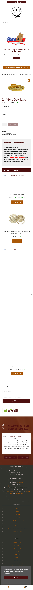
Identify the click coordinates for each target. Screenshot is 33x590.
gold (8, 134)
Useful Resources (17, 531)
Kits (17, 551)
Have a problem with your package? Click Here (16, 67)
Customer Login (13, 2)
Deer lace (21, 74)
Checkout (17, 526)
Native (8, 74)
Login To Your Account (16, 401)
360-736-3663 (19, 482)
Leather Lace (14, 74)
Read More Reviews (10, 457)
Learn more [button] (7, 573)
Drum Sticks (17, 548)
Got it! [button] (16, 577)
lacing (14, 134)
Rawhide (17, 554)
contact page (19, 493)
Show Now (16, 58)
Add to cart (13, 124)
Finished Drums (17, 542)
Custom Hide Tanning (17, 563)
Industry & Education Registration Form (17, 528)
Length (4, 114)
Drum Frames (17, 545)
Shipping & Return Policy (17, 520)
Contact (17, 514)
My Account (22, 2)
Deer (5, 134)
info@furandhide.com (12, 491)
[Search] (31, 15)
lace (11, 134)
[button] (29, 80)
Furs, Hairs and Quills (17, 566)
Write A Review (24, 457)
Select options (17, 202)
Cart (17, 523)
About (17, 511)
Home (5, 74)
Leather (17, 557)
